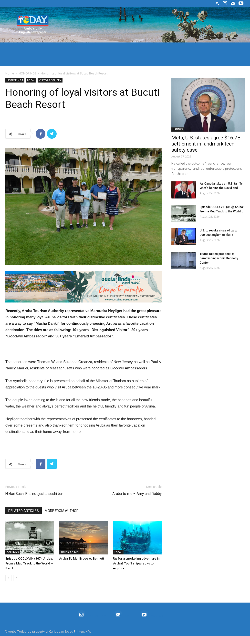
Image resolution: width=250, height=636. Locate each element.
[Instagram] (225, 3)
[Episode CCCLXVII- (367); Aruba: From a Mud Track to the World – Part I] (29, 537)
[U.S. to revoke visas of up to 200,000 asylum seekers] (183, 236)
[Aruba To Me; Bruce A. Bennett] (83, 537)
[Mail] (233, 3)
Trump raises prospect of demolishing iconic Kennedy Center (219, 258)
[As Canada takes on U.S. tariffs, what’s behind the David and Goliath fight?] (183, 189)
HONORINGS (27, 73)
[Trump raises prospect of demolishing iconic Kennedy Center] (183, 260)
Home (9, 73)
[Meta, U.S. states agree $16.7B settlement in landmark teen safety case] (208, 105)
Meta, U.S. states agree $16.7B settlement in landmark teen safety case (205, 144)
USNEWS (178, 129)
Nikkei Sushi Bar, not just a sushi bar (34, 493)
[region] (83, 286)
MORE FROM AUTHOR (62, 511)
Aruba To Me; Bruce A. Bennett (81, 558)
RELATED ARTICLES (23, 511)
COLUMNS (13, 552)
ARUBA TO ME (69, 552)
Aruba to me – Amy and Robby (137, 493)
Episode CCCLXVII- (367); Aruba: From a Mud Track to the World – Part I (29, 563)
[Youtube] (241, 3)
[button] (217, 3)
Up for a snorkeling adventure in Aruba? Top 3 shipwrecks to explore (136, 563)
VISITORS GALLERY (50, 80)
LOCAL (31, 80)
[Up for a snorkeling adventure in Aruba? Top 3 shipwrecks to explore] (137, 537)
